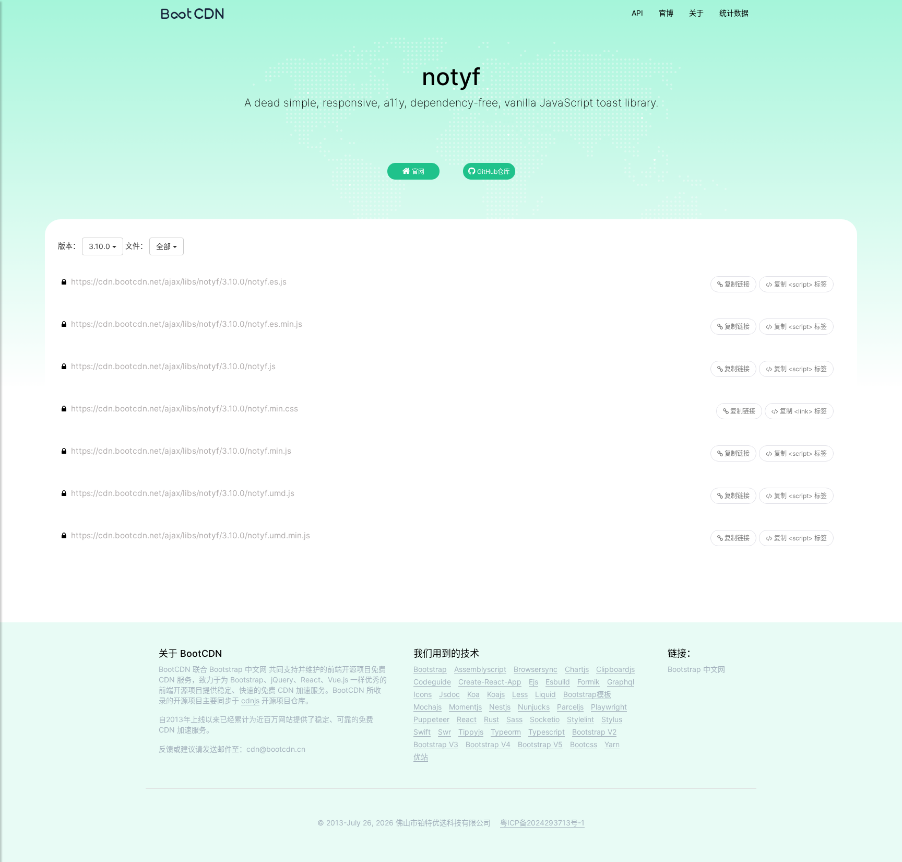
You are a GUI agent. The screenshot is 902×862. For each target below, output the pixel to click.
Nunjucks (534, 706)
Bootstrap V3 (435, 744)
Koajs (496, 694)
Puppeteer (431, 719)
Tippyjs (470, 731)
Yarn (612, 744)
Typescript (546, 731)
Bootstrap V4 (488, 744)
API (637, 12)
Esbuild (557, 681)
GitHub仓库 (493, 171)
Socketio (545, 719)
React (467, 719)
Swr (444, 731)
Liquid (545, 694)
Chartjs (577, 669)
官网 (417, 171)
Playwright (609, 706)
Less (520, 694)
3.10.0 (100, 246)
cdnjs (250, 700)
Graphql (620, 681)
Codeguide (432, 681)
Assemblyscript (480, 669)
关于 (696, 12)
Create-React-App (489, 681)
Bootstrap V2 (594, 731)
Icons (422, 694)
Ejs (533, 681)
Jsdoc (449, 694)
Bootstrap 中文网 (238, 669)
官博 (666, 12)
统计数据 (734, 12)
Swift (422, 731)
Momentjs (465, 706)
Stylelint (580, 719)
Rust (491, 719)
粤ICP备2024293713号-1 (542, 822)
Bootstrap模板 (587, 694)
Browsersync (535, 669)
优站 (420, 756)
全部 (164, 246)
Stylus (611, 719)
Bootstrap (430, 669)
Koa (473, 694)
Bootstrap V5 (540, 744)
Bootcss (583, 744)
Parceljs (570, 706)
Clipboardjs (615, 669)
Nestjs (500, 706)
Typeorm (506, 731)
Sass (514, 719)
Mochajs (427, 706)
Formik (588, 681)
